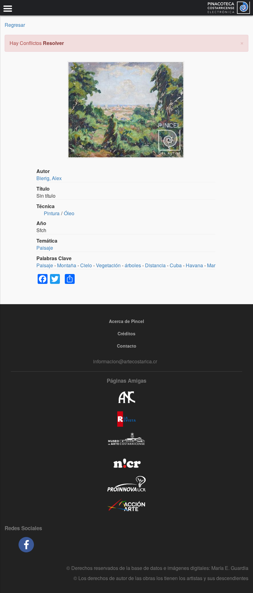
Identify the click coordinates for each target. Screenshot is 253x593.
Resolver (53, 42)
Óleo (69, 213)
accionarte (126, 505)
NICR (126, 462)
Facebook (26, 544)
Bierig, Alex (49, 178)
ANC (126, 397)
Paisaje (44, 247)
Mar (211, 265)
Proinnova (126, 483)
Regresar (15, 24)
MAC (126, 440)
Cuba (176, 265)
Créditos (126, 333)
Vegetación (108, 265)
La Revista (126, 419)
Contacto (126, 346)
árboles (133, 265)
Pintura (52, 213)
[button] (242, 42)
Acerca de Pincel (126, 321)
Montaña (66, 265)
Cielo (86, 265)
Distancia (155, 265)
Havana (194, 265)
